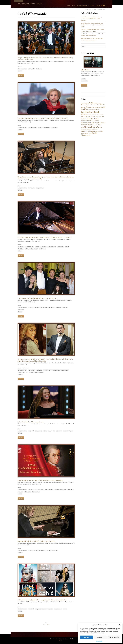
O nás (73, 5)
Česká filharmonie (22, 68)
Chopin (40, 127)
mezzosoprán (49, 609)
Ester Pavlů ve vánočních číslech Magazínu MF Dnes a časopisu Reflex (42, 600)
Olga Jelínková (34, 248)
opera (65, 609)
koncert (67, 246)
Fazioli (35, 550)
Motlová (92, 120)
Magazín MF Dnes (40, 609)
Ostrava (83, 129)
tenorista (86, 133)
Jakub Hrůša (31, 68)
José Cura (83, 116)
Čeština (20, 71)
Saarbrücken (93, 131)
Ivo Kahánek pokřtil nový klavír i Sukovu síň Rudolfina (36, 541)
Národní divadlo (47, 370)
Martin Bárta (21, 248)
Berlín (98, 105)
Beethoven (20, 246)
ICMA (96, 109)
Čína (35, 489)
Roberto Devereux (39, 372)
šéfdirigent (38, 68)
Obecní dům (95, 125)
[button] (119, 625)
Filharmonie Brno (49, 489)
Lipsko (99, 116)
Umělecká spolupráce (82, 5)
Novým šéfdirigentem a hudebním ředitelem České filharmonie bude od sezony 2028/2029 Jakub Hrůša (45, 59)
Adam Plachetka (85, 103)
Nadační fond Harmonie (61, 307)
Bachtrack (99, 103)
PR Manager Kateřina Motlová (30, 3)
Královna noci (94, 116)
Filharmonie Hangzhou (60, 489)
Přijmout (86, 637)
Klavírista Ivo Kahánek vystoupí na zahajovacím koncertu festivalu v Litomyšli (44, 237)
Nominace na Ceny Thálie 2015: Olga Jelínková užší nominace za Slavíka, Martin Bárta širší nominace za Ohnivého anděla (45, 360)
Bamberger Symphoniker (87, 105)
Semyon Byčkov (40, 188)
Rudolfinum (54, 127)
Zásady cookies (99, 641)
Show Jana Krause (68, 431)
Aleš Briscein (93, 103)
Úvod (68, 5)
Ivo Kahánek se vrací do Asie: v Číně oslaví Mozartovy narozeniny (40, 480)
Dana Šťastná (97, 107)
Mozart (27, 248)
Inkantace (100, 109)
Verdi (90, 133)
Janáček (89, 114)
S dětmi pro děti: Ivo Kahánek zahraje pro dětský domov (37, 298)
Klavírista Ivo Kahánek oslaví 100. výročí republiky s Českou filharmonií (42, 118)
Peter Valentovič (89, 129)
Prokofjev (95, 129)
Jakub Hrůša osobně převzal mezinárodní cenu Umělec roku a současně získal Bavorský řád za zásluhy (92, 24)
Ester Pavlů (43, 246)
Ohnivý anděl (21, 372)
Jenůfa (97, 114)
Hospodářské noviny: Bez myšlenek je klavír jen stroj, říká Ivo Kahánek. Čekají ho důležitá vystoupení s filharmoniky (46, 178)
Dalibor (92, 107)
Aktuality (92, 5)
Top (61, 640)
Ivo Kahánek (47, 127)
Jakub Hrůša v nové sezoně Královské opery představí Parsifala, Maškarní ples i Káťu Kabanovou (91, 18)
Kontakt (98, 5)
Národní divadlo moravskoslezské (60, 370)
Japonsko (20, 491)
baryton (95, 105)
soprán (98, 131)
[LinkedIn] (103, 5)
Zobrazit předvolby (114, 637)
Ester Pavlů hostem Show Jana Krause (31, 422)
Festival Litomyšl (52, 246)
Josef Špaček (101, 114)
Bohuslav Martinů (22, 127)
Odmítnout (100, 637)
